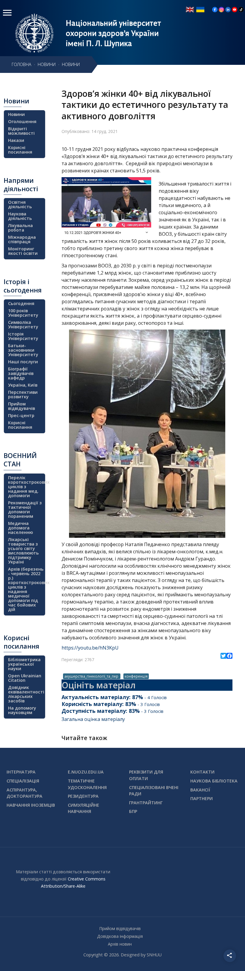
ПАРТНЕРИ (201, 798)
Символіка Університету (23, 324)
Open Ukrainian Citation (24, 678)
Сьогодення (21, 303)
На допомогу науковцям (22, 710)
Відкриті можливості (21, 131)
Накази (16, 140)
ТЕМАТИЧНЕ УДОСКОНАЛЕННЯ (87, 784)
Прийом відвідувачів (21, 406)
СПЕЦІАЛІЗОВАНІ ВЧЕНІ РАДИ (153, 791)
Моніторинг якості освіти (23, 251)
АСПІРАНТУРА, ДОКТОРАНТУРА (24, 793)
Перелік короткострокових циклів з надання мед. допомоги (26, 486)
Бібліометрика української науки (24, 664)
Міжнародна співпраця (22, 239)
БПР (133, 811)
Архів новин (120, 944)
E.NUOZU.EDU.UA (86, 772)
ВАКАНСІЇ (200, 790)
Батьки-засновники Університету (23, 350)
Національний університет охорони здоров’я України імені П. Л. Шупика (113, 33)
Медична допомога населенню (20, 528)
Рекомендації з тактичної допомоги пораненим (25, 509)
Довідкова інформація (120, 936)
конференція (136, 676)
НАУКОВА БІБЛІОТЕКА (214, 781)
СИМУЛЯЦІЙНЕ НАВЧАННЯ (83, 808)
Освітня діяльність (20, 204)
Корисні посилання (20, 149)
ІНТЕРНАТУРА (21, 772)
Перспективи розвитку (23, 394)
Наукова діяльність (20, 216)
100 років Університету (23, 313)
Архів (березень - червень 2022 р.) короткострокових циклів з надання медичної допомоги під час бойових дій (26, 589)
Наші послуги (23, 361)
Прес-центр (21, 415)
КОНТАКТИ (202, 772)
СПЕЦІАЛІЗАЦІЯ (23, 781)
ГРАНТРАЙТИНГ (146, 802)
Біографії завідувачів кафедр (20, 373)
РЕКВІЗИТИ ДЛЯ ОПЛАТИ (146, 775)
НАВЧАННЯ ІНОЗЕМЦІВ (31, 805)
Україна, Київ (22, 385)
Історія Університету (23, 336)
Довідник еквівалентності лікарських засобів (26, 694)
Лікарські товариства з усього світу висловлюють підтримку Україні (23, 550)
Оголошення (22, 121)
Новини (16, 114)
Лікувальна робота (20, 227)
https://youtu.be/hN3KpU (90, 647)
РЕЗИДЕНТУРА (83, 796)
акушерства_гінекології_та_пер (91, 676)
